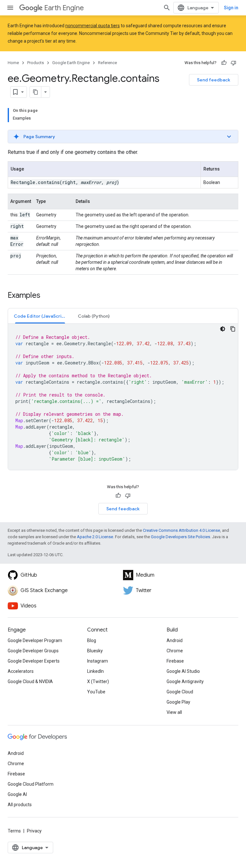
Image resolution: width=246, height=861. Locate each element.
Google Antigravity (185, 681)
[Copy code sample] (233, 329)
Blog (91, 640)
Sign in (231, 7)
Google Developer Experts (34, 661)
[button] (123, 136)
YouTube (96, 691)
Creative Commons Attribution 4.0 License (181, 530)
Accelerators (21, 671)
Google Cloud (180, 691)
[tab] (40, 315)
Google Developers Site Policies (180, 536)
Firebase (175, 661)
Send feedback (213, 80)
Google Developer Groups (33, 650)
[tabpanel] (123, 397)
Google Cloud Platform (30, 784)
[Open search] (167, 8)
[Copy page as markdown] (35, 92)
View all (174, 712)
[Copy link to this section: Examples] (46, 296)
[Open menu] (10, 7)
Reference (107, 62)
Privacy (34, 830)
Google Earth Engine (71, 62)
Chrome (175, 650)
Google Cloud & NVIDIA (30, 681)
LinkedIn (95, 671)
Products (35, 62)
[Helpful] (224, 63)
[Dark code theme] (222, 329)
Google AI (17, 794)
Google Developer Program (35, 640)
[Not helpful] (233, 63)
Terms (14, 830)
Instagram (97, 661)
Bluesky (95, 650)
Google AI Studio (183, 671)
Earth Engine (64, 8)
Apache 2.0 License (95, 536)
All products (20, 804)
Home (13, 62)
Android (175, 640)
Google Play (178, 702)
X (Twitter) (98, 681)
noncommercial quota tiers (92, 25)
